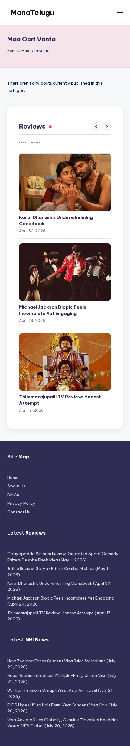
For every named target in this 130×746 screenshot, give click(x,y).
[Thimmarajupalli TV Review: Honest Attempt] (65, 344)
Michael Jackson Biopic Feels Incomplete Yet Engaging (52, 293)
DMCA (13, 494)
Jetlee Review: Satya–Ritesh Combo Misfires (50, 568)
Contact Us (18, 512)
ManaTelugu (32, 12)
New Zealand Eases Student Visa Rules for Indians (56, 661)
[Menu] (120, 12)
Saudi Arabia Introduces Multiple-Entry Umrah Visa (57, 675)
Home (12, 51)
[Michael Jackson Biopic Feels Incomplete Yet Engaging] (65, 254)
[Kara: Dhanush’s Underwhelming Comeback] (65, 165)
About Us (16, 486)
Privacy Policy (21, 503)
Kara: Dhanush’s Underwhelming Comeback (56, 203)
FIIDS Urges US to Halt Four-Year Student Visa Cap (57, 705)
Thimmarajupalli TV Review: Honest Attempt (60, 382)
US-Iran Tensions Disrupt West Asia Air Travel (52, 690)
